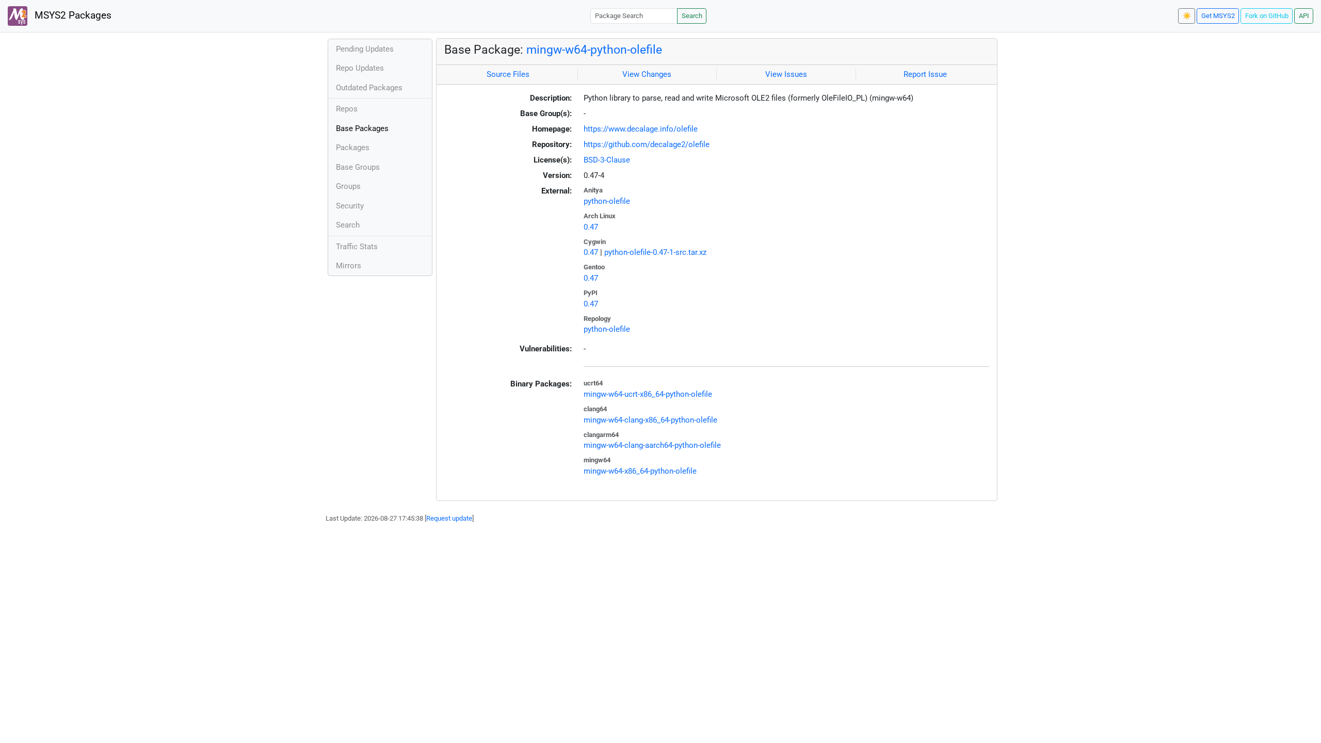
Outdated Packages (369, 87)
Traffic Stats (357, 246)
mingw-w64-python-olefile (594, 49)
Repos (347, 109)
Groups (348, 186)
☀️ (1187, 16)
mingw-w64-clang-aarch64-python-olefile (652, 445)
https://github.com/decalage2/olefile (647, 144)
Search (692, 16)
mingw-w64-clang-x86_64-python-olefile (650, 420)
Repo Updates (360, 68)
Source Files (508, 74)
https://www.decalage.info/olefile (641, 129)
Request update (449, 518)
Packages (352, 147)
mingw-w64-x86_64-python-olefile (640, 471)
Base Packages (362, 128)
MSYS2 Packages (71, 15)
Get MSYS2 (1218, 16)
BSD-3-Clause (607, 160)
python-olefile (607, 201)
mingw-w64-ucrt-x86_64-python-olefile (648, 394)
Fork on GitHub (1266, 16)
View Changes (646, 74)
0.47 (591, 227)
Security (350, 206)
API (1304, 16)
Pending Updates (365, 49)
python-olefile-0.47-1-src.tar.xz (655, 252)
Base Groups (358, 167)
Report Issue (925, 74)
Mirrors (348, 265)
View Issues (786, 74)
